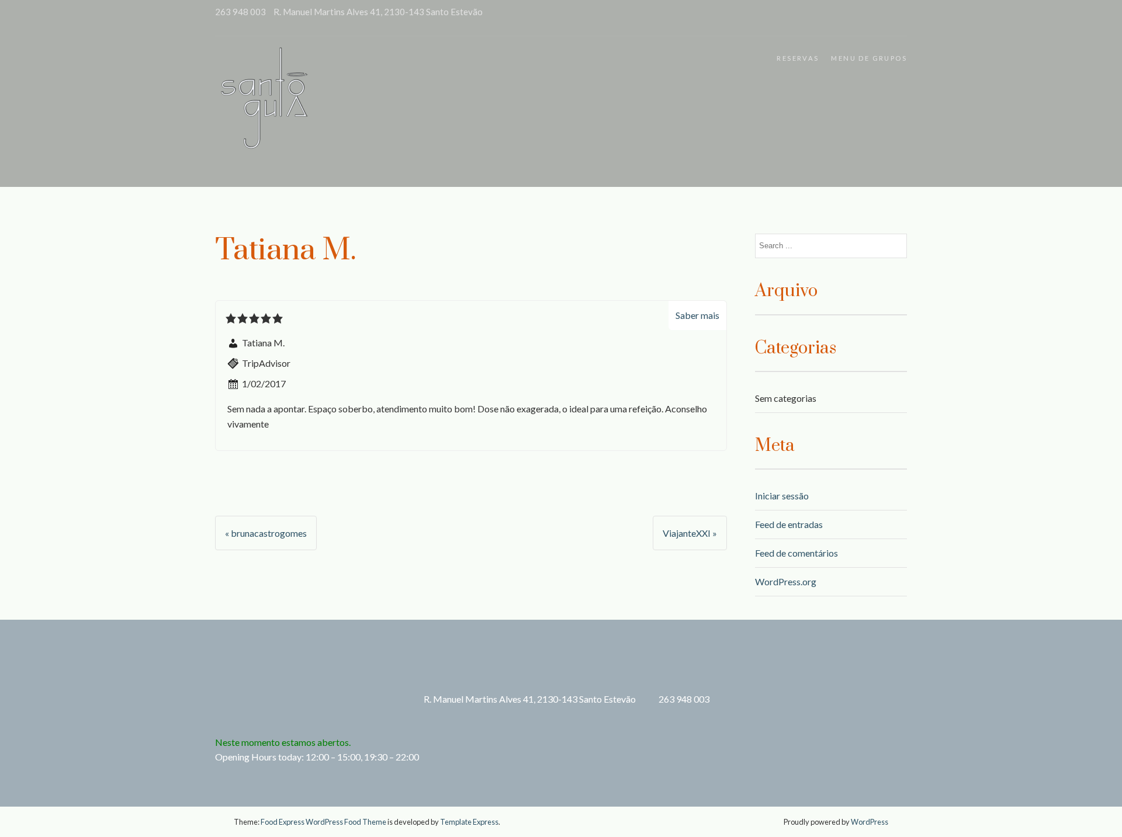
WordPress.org (785, 581)
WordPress (869, 821)
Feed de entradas (789, 524)
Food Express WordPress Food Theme (323, 821)
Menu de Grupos (869, 58)
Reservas (798, 58)
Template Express (469, 821)
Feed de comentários (796, 552)
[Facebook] (897, 18)
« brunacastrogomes (266, 533)
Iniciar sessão (782, 495)
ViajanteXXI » (690, 533)
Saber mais (697, 315)
